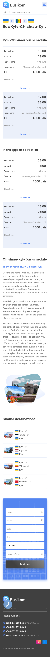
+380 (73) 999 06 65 (16, 627)
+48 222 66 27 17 (14, 635)
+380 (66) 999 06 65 (16, 623)
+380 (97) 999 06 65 (16, 631)
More (23, 88)
